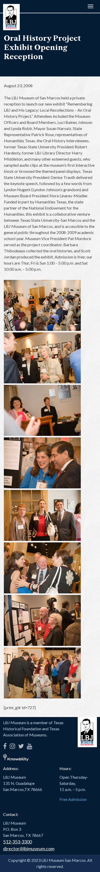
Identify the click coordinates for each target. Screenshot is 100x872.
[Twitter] (21, 745)
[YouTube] (29, 745)
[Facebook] (5, 745)
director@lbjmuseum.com (28, 848)
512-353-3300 (17, 841)
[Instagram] (12, 745)
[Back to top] (88, 860)
